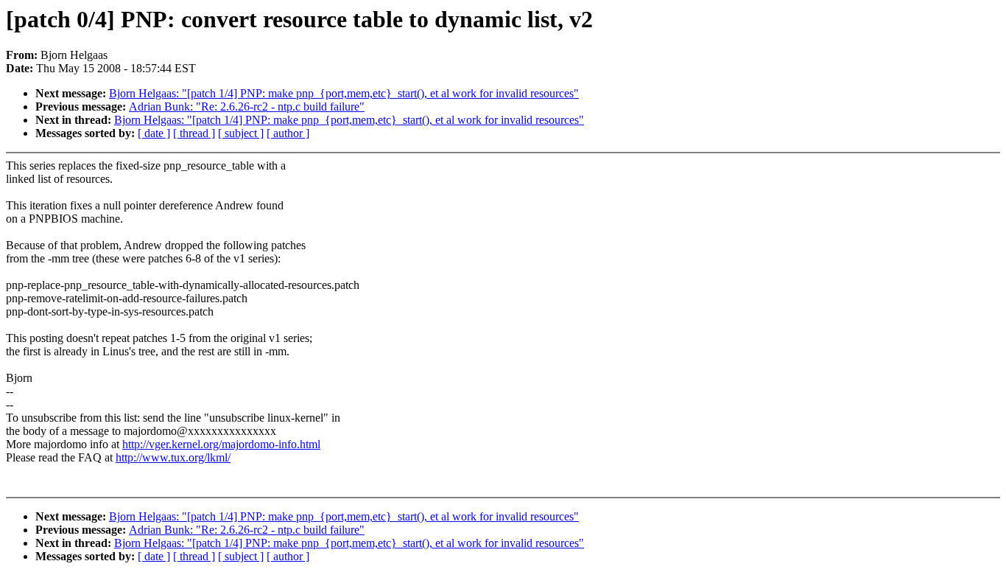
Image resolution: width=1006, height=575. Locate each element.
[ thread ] (194, 133)
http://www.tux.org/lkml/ (173, 457)
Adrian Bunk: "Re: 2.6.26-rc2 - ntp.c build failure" (247, 106)
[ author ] (288, 133)
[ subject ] (241, 133)
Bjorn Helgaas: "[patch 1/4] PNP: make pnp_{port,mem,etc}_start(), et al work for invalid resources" (344, 93)
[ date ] (154, 133)
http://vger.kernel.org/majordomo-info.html (221, 444)
